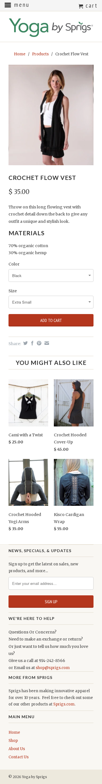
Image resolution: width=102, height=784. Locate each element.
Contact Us (18, 757)
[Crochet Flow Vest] (51, 115)
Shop (13, 740)
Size (12, 290)
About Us (16, 748)
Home (14, 732)
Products (40, 54)
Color (14, 264)
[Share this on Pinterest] (38, 343)
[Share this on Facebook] (32, 343)
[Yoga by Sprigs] (51, 27)
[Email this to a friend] (46, 343)
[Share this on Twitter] (25, 343)
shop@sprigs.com (53, 667)
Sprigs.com (64, 704)
